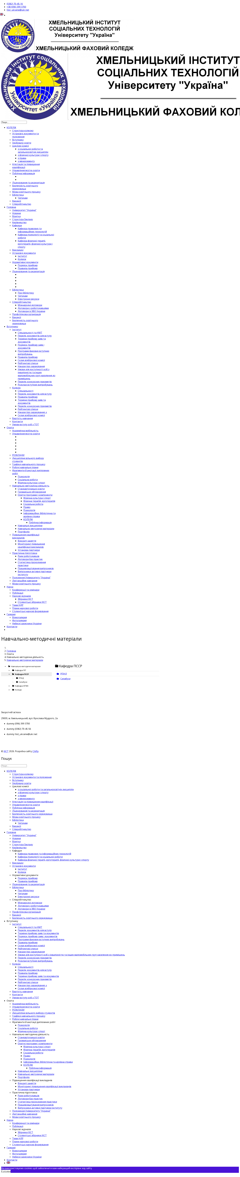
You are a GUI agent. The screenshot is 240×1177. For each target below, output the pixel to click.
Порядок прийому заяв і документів (37, 936)
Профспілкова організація (26, 314)
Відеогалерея (19, 617)
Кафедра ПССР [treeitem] (22, 674)
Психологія (24, 476)
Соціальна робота (28, 479)
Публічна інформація (23, 173)
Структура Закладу (22, 219)
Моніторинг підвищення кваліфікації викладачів (31, 545)
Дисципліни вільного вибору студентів (33, 1012)
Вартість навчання (22, 418)
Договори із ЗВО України (31, 311)
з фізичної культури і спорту (33, 155)
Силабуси (65, 678)
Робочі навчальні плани (25, 467)
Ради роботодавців (28, 556)
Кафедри (17, 225)
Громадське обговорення (32, 491)
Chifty (35, 751)
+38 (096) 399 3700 (16, 6)
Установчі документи (24, 253)
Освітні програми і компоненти (35, 494)
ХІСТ (6, 751)
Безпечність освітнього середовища (25, 187)
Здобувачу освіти (21, 142)
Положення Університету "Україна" (31, 577)
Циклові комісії (20, 145)
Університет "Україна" (24, 210)
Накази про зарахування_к (32, 412)
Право (26, 507)
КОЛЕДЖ (11, 127)
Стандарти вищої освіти (31, 488)
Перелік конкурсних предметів (35, 381)
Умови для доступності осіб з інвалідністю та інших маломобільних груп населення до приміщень (36, 374)
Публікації (17, 592)
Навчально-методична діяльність (30, 485)
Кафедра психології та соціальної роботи (40, 856)
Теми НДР (17, 605)
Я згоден (6, 1171)
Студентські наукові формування (30, 611)
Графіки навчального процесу (28, 464)
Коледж (22, 259)
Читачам (23, 197)
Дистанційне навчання (24, 580)
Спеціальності (25, 390)
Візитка (16, 216)
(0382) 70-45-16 (15, 3)
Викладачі (17, 249)
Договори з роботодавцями (33, 308)
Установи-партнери (29, 550)
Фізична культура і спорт (31, 482)
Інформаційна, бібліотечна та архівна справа (39, 515)
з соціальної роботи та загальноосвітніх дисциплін (33, 150)
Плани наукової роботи (25, 608)
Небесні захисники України (27, 623)
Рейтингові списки (28, 363)
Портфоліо (24, 531)
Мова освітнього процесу (26, 191)
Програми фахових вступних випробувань (41, 939)
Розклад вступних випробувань (35, 384)
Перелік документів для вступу (35, 335)
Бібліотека (18, 194)
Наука (10, 586)
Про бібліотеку (26, 292)
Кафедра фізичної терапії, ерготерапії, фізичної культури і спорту (35, 243)
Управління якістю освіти (26, 170)
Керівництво (19, 222)
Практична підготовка (24, 553)
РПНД (63, 673)
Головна (11, 207)
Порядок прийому (28, 265)
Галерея (11, 614)
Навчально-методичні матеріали (36, 528)
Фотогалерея (19, 620)
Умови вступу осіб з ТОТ (25, 424)
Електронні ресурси (28, 298)
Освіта (10, 427)
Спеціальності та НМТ (30, 332)
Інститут (22, 256)
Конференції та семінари (25, 589)
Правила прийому (28, 268)
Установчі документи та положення (32, 777)
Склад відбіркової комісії (31, 360)
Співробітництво (21, 204)
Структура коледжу (22, 130)
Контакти (17, 421)
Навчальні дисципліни (30, 525)
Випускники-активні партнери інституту (40, 1107)
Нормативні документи (25, 262)
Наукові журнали (21, 595)
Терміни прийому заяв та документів (38, 933)
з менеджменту (26, 161)
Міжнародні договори (30, 305)
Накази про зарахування (31, 366)
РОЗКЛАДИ (18, 455)
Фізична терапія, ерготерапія (39, 501)
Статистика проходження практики (37, 1101)
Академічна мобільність (25, 430)
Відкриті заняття (27, 540)
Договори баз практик (30, 559)
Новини (16, 213)
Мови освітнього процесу (26, 583)
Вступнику (18, 139)
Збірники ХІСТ (25, 599)
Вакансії (16, 200)
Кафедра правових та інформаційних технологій (32, 230)
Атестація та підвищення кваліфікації (32, 801)
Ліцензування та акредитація (28, 182)
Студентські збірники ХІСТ (32, 602)
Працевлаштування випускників (36, 568)
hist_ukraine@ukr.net (18, 9)
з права (22, 158)
